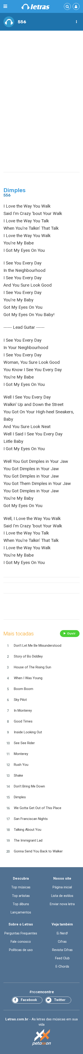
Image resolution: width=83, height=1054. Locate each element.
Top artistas (21, 896)
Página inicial (62, 887)
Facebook (29, 1000)
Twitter (59, 1000)
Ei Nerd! (62, 933)
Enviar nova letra (62, 904)
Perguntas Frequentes (20, 933)
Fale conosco (21, 941)
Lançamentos (21, 912)
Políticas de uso (21, 950)
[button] (76, 22)
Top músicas (20, 887)
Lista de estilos (62, 896)
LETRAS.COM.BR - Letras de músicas (35, 6)
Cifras (62, 941)
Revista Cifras (62, 950)
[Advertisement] (41, 77)
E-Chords (62, 966)
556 (22, 21)
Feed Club (62, 958)
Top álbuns (21, 904)
